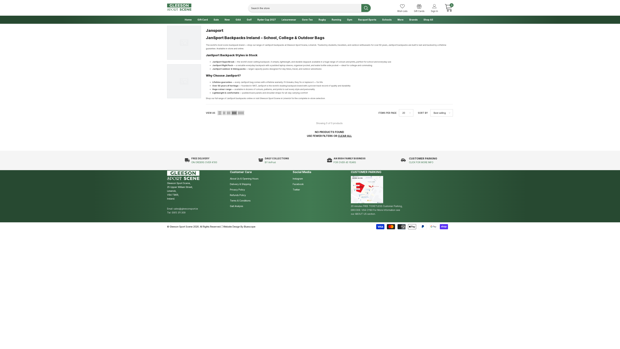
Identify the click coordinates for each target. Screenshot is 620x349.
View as (210, 112)
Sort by (423, 112)
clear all (345, 135)
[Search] (309, 8)
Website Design (231, 226)
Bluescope (249, 226)
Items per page (387, 112)
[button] (220, 113)
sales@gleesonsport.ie (186, 208)
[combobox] (304, 8)
